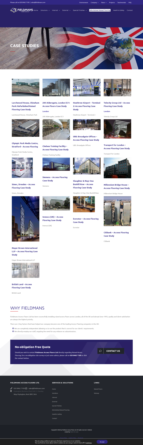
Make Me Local (74, 432)
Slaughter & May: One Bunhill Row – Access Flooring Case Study (83, 184)
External (54, 401)
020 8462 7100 (24, 2)
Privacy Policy (63, 438)
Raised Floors (98, 389)
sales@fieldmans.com (38, 2)
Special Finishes (57, 406)
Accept (102, 442)
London (46, 111)
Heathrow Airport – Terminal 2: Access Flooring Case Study (86, 106)
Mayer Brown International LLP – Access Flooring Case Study (25, 251)
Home (54, 389)
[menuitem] (83, 2)
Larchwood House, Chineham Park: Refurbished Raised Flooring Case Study (25, 106)
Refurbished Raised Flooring (61, 410)
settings (89, 443)
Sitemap (96, 393)
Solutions (55, 393)
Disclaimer (80, 438)
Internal (54, 397)
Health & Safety (57, 414)
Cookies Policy (72, 438)
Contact (54, 418)
